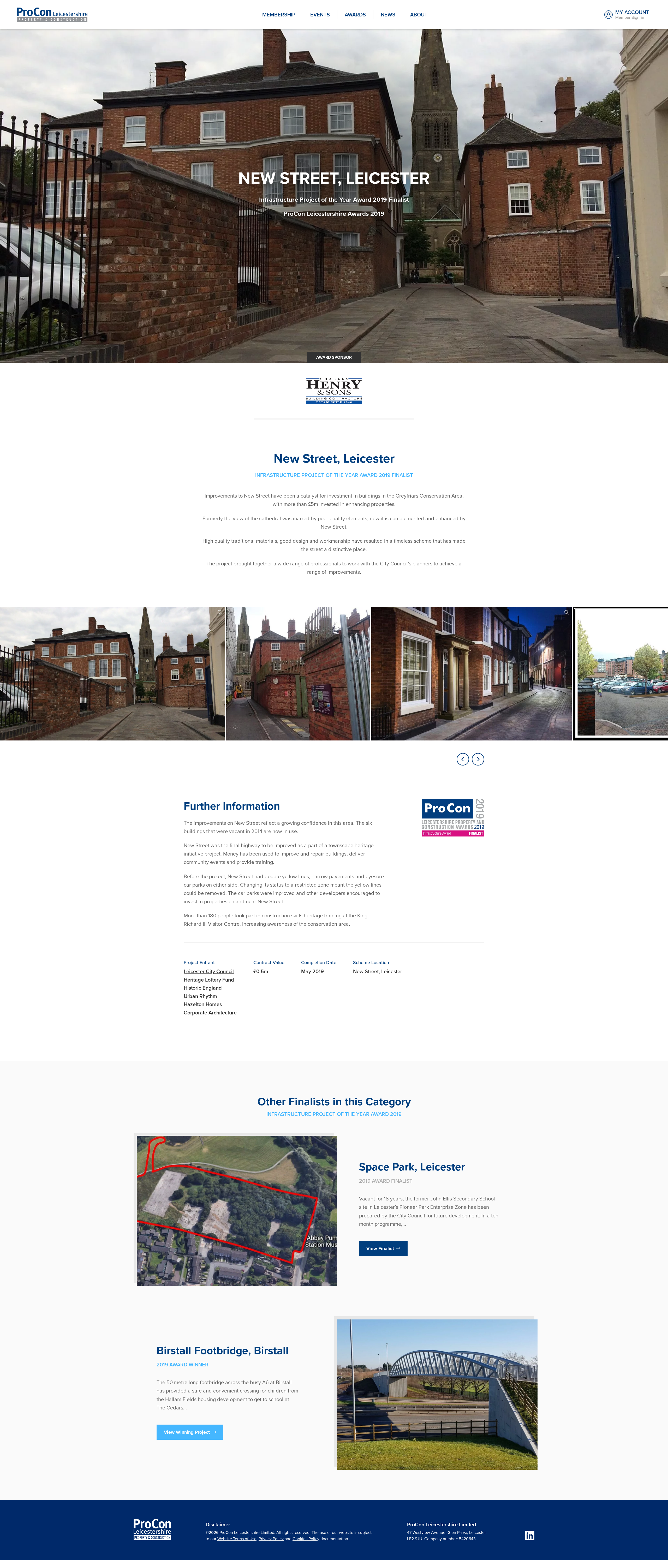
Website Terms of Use (237, 1538)
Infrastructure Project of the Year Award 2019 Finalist (334, 199)
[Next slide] (478, 759)
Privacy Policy (271, 1538)
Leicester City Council (209, 971)
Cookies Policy (306, 1538)
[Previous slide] (463, 759)
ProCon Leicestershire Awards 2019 (334, 213)
